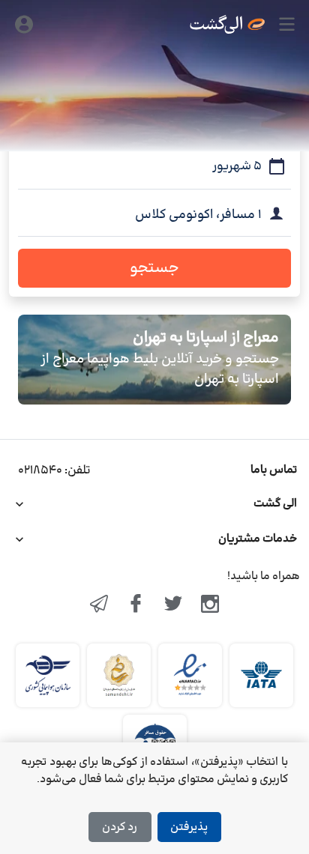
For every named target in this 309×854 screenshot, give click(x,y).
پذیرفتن (189, 827)
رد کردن (119, 827)
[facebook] (135, 605)
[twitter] (173, 605)
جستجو (154, 268)
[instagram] (211, 605)
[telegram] (99, 605)
